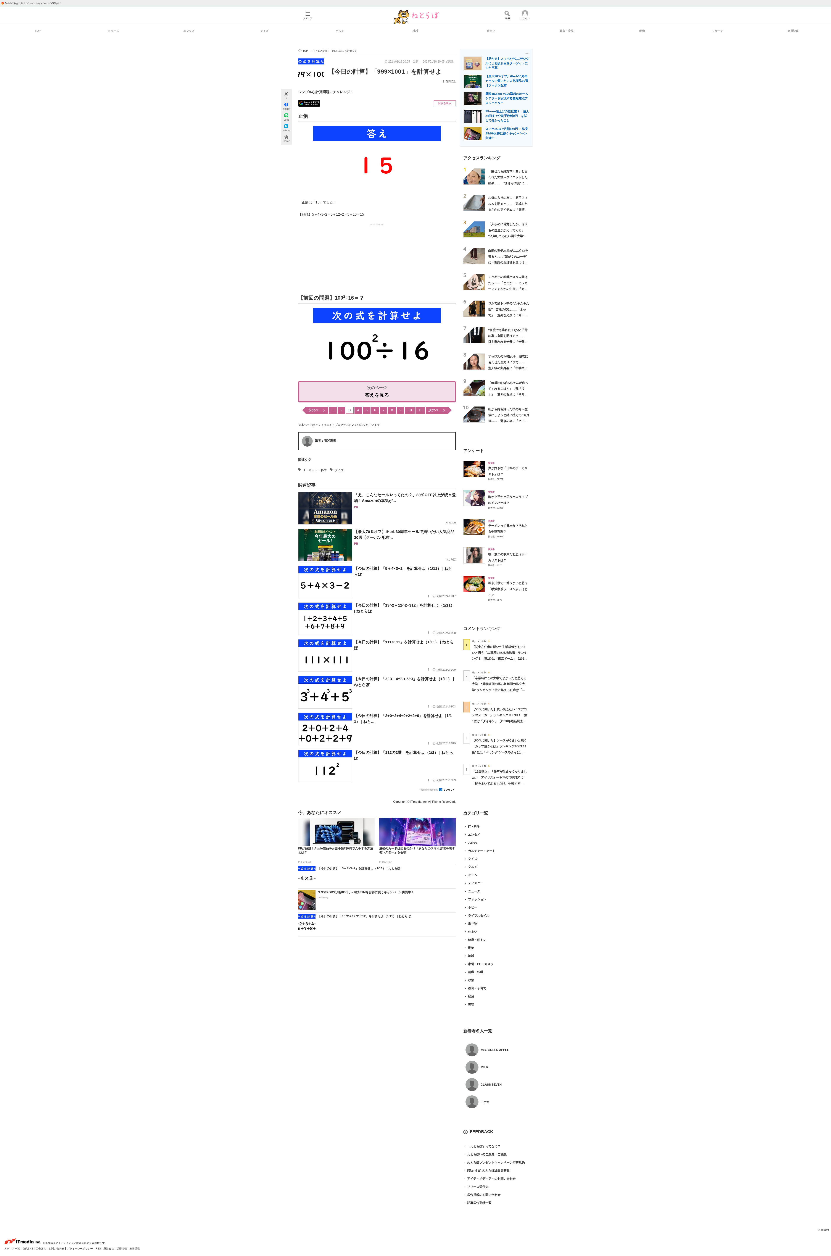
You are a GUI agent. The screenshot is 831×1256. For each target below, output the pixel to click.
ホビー (472, 907)
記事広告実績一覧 (477, 1202)
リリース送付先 (475, 1186)
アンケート (473, 450)
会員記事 (793, 30)
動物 (642, 30)
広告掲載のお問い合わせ (482, 1194)
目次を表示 (444, 103)
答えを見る (377, 395)
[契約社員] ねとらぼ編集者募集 (486, 1170)
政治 (471, 980)
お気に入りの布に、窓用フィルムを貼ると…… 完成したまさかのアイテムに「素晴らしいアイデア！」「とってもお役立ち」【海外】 (508, 209)
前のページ (317, 410)
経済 (471, 996)
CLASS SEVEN (491, 1084)
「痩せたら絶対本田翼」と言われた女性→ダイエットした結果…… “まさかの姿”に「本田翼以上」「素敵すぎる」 (508, 183)
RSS (98, 1248)
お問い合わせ (57, 1248)
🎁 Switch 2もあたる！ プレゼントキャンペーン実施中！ (31, 3)
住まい (491, 30)
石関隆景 (450, 81)
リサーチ (717, 30)
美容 (471, 1004)
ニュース (113, 30)
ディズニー (475, 883)
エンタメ (189, 30)
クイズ (264, 30)
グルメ (340, 30)
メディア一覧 (12, 1248)
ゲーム (472, 875)
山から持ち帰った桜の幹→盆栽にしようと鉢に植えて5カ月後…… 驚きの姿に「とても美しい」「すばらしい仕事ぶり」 (508, 420)
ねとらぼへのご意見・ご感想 (485, 1154)
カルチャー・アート (481, 850)
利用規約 (823, 1230)
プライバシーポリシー (80, 1248)
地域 (415, 30)
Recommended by (429, 789)
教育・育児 (567, 30)
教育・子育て (477, 988)
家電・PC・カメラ (480, 964)
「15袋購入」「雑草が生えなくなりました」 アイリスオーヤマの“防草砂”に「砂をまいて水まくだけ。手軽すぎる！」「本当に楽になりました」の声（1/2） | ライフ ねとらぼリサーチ (499, 783)
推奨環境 (134, 1248)
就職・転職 (475, 972)
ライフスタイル (478, 915)
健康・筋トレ (477, 939)
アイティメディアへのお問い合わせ (489, 1178)
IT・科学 (474, 826)
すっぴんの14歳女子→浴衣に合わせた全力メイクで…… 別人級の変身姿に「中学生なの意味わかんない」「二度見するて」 (508, 368)
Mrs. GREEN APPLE (495, 1050)
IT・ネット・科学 (315, 470)
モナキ (485, 1102)
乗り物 (472, 923)
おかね (472, 842)
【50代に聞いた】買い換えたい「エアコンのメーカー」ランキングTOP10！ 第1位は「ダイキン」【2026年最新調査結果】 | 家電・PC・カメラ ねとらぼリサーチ (499, 721)
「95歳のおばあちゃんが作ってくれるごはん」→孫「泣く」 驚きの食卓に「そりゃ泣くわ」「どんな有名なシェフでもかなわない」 (508, 394)
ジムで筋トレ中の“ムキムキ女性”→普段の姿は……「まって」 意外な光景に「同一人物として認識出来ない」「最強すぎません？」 (508, 315)
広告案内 (41, 1248)
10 (410, 410)
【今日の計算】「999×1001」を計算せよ (385, 71)
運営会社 (108, 1248)
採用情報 (121, 1248)
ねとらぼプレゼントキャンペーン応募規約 (494, 1162)
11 (420, 410)
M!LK (484, 1067)
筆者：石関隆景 (325, 440)
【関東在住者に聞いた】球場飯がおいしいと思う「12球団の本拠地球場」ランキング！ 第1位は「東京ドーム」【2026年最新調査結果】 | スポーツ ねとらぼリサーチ (499, 658)
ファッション (477, 899)
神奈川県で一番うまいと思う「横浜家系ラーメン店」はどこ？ (508, 589)
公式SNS (28, 1248)
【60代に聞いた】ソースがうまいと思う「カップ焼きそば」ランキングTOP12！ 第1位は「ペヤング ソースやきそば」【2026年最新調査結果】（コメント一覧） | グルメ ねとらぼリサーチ (501, 752)
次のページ (437, 410)
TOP (38, 30)
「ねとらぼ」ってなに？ (482, 1146)
